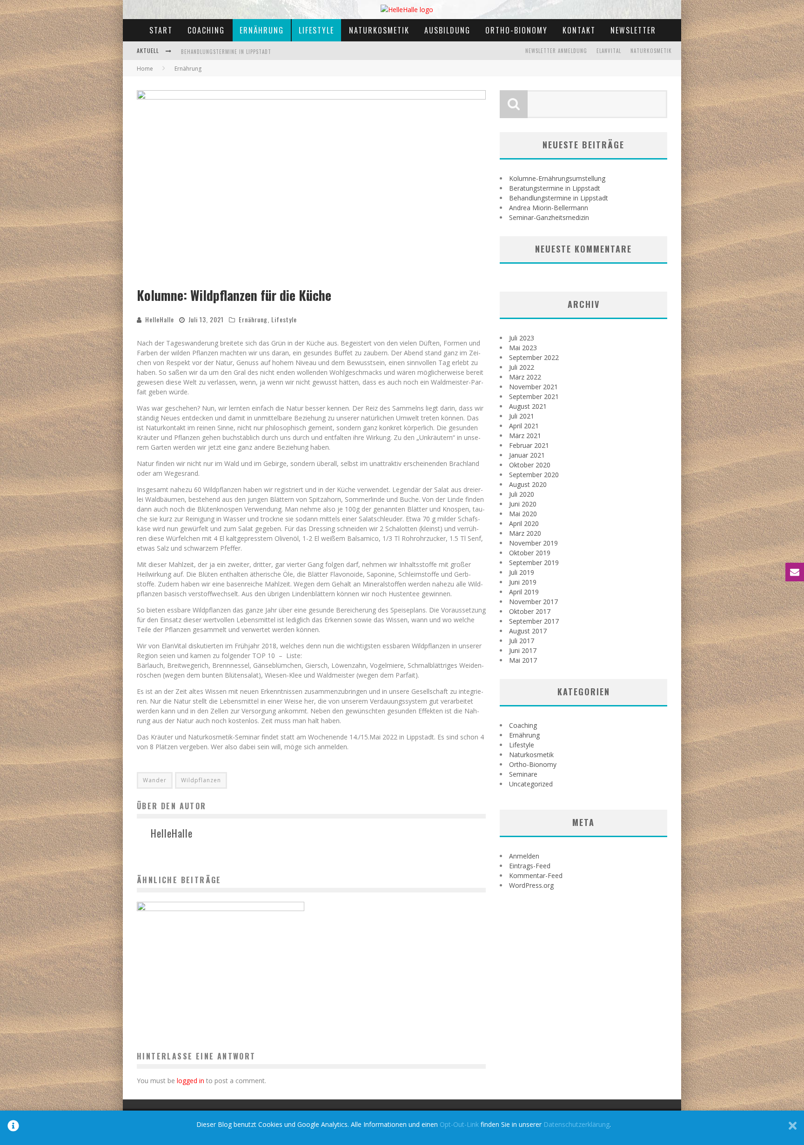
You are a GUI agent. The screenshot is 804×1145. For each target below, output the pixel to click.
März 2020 (525, 533)
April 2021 (524, 425)
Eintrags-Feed (529, 865)
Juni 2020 (522, 503)
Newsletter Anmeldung (556, 50)
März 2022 (525, 377)
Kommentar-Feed (536, 875)
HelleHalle (159, 319)
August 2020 (528, 484)
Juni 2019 (522, 582)
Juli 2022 (521, 367)
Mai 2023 (523, 347)
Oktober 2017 (529, 611)
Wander (155, 780)
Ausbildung (447, 30)
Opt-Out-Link (459, 1124)
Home (145, 69)
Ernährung (262, 30)
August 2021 (528, 406)
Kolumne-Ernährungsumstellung (557, 178)
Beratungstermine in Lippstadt (554, 188)
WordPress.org (531, 885)
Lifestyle (316, 30)
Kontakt (579, 30)
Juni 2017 (522, 650)
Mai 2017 (523, 660)
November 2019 (533, 543)
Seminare (523, 774)
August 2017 (528, 630)
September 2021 (534, 396)
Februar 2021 (529, 445)
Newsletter (633, 30)
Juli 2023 (521, 337)
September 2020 (534, 474)
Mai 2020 (523, 513)
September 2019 (534, 562)
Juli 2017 (521, 640)
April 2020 (524, 523)
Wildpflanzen (201, 780)
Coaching (206, 30)
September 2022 (534, 357)
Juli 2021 (521, 416)
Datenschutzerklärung (576, 1124)
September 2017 (534, 621)
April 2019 (524, 591)
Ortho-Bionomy (516, 30)
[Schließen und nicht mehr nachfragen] (793, 1128)
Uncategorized (531, 783)
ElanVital (608, 50)
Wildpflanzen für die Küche (220, 985)
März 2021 (525, 435)
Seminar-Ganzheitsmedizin (549, 217)
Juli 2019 (521, 572)
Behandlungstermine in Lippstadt (558, 197)
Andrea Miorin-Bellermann (216, 57)
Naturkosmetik (379, 30)
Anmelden (524, 856)
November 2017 (533, 601)
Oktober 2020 (529, 464)
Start (161, 30)
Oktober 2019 (529, 552)
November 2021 (533, 386)
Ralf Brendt (202, 1000)
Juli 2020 (521, 494)
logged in (190, 1080)
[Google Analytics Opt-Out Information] (13, 1128)
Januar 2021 (527, 455)
